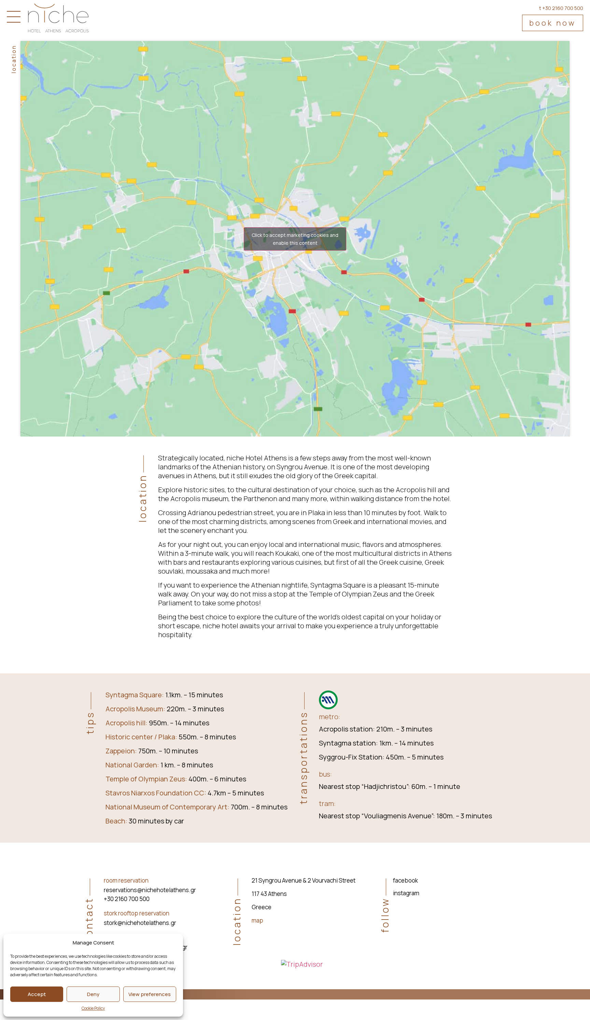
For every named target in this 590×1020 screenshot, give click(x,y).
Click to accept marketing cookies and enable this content (295, 239)
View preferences (149, 994)
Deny (93, 994)
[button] (552, 23)
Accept (37, 994)
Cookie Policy (93, 1008)
